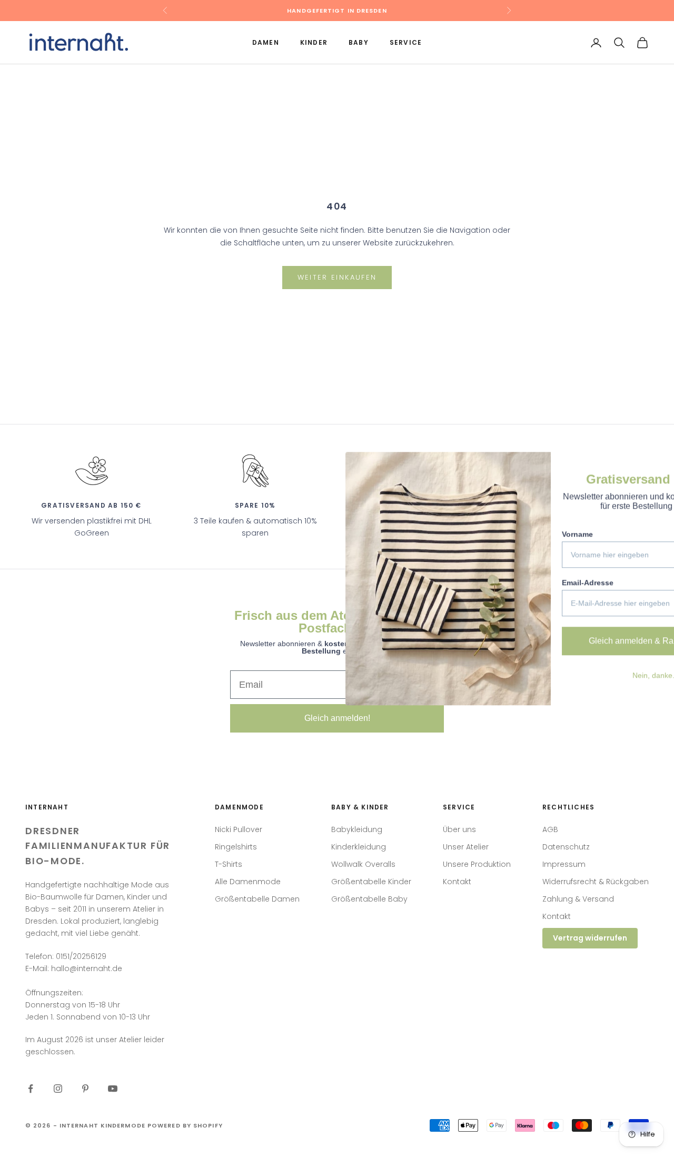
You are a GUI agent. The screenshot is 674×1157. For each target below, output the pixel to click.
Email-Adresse (495, 582)
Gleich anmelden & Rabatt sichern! (561, 640)
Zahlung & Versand (578, 899)
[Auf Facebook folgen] (30, 1088)
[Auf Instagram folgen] (58, 1088)
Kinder (314, 42)
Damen (265, 42)
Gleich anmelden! (337, 718)
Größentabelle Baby (369, 899)
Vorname (484, 534)
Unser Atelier (466, 847)
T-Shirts (228, 864)
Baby (359, 42)
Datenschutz (566, 847)
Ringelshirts (236, 847)
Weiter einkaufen (337, 277)
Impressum (564, 864)
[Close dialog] (650, 465)
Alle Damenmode (248, 881)
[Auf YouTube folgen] (112, 1088)
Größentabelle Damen (257, 899)
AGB (550, 829)
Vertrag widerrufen (590, 938)
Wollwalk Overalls (363, 864)
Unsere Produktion (477, 864)
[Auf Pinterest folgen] (85, 1088)
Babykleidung (356, 829)
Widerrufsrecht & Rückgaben (595, 881)
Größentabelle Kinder (371, 881)
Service (406, 42)
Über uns (459, 829)
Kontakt (457, 881)
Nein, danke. (561, 675)
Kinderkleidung (358, 847)
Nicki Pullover (238, 829)
